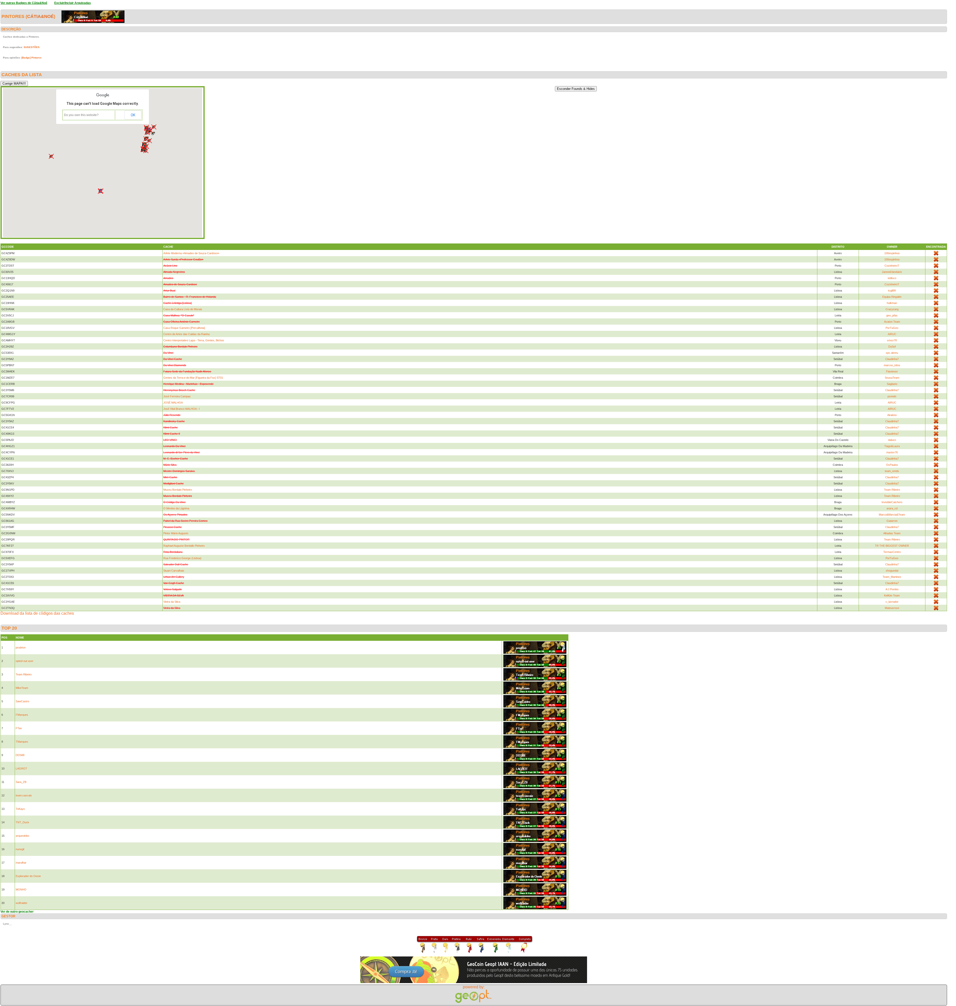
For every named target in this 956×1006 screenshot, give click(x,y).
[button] (147, 132)
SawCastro (22, 701)
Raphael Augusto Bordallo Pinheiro (184, 545)
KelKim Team (892, 595)
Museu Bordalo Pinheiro (177, 489)
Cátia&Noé (40, 16)
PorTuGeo (892, 327)
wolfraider (21, 902)
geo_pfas (891, 315)
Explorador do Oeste (28, 876)
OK (133, 115)
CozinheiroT (892, 265)
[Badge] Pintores (31, 57)
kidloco (892, 278)
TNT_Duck (22, 822)
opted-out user (24, 660)
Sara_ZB (21, 781)
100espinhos (892, 253)
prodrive (21, 647)
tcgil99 (892, 290)
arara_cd (892, 508)
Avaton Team (892, 321)
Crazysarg (892, 309)
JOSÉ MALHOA (173, 402)
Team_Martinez (892, 576)
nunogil (20, 849)
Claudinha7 (892, 358)
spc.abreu (892, 352)
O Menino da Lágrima (176, 508)
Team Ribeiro (892, 489)
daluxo (892, 439)
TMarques (22, 741)
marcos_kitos (892, 365)
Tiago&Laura (892, 446)
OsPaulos (892, 464)
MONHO (21, 889)
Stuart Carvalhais (173, 570)
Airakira (891, 415)
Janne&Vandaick (892, 271)
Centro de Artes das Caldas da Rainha (186, 334)
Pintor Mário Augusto (175, 533)
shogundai (892, 570)
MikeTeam (22, 687)
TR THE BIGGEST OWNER (892, 545)
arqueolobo (22, 835)
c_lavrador (892, 601)
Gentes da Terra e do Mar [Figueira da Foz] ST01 (193, 377)
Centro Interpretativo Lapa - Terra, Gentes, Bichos (193, 340)
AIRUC (892, 334)
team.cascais (24, 795)
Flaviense (892, 371)
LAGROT (21, 768)
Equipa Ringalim (891, 296)
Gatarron (892, 520)
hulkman (892, 302)
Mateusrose (892, 607)
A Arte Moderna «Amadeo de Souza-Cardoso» (191, 253)
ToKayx (20, 808)
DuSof (892, 346)
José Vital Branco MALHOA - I (181, 408)
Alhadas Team (891, 533)
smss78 (892, 340)
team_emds (892, 471)
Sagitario (892, 383)
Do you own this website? (81, 115)
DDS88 (20, 755)
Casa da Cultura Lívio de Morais (182, 309)
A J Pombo (892, 589)
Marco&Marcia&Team (892, 514)
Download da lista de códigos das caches (37, 613)
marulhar (21, 862)
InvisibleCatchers (892, 502)
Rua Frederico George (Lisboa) (182, 558)
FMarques (22, 714)
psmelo (892, 396)
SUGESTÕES (32, 47)
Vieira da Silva (171, 601)
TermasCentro (892, 551)
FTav (19, 728)
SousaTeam (892, 377)
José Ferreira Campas (177, 396)
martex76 (892, 452)
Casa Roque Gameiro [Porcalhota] (184, 327)
